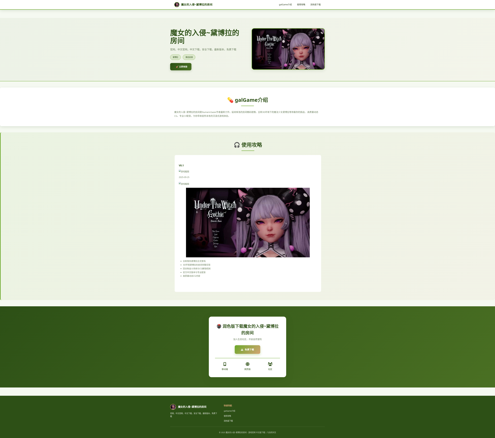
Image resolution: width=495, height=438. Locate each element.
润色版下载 (315, 4)
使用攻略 (301, 4)
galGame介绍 (285, 4)
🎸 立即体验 (181, 66)
